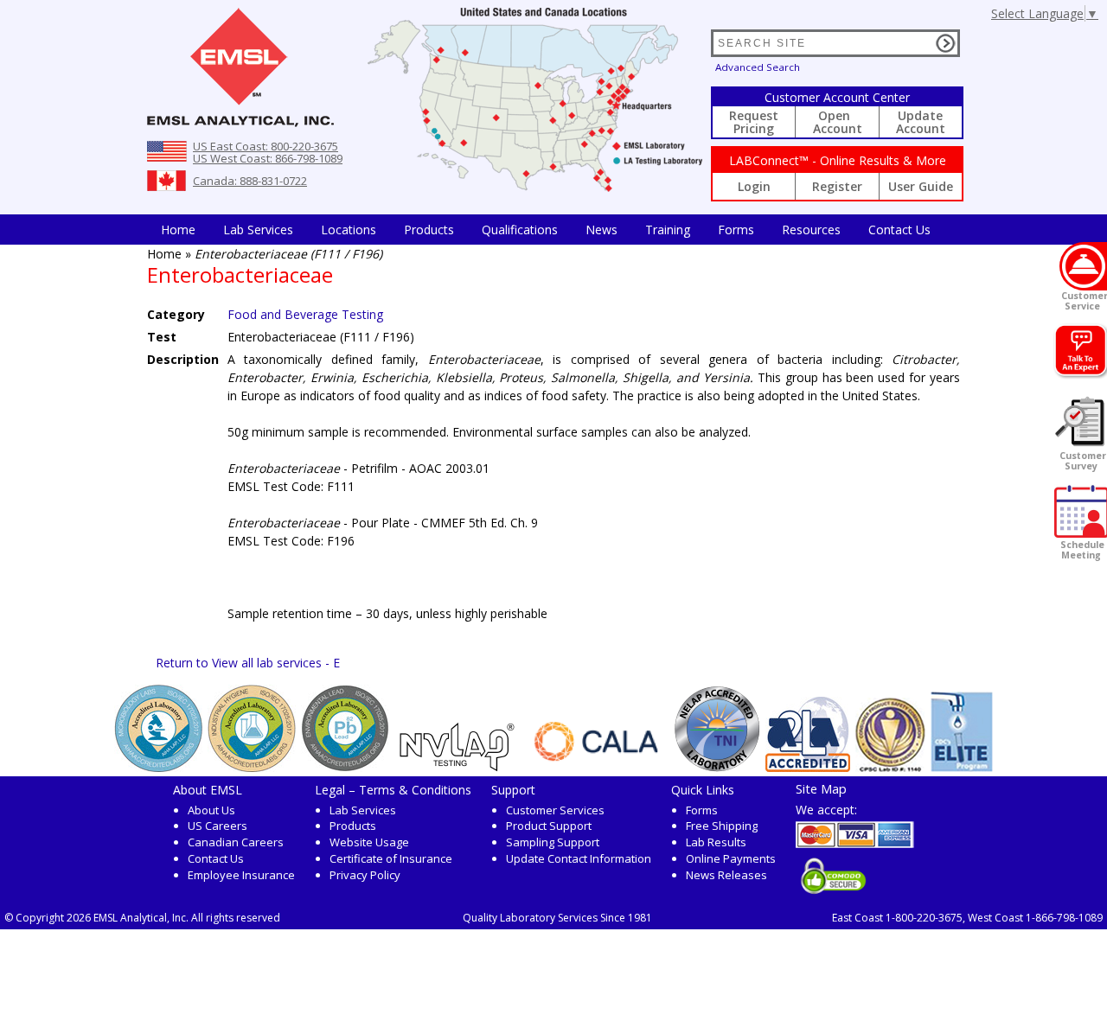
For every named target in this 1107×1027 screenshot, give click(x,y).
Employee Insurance (241, 875)
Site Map (821, 788)
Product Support (549, 825)
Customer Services (555, 810)
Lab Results (716, 842)
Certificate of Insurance (391, 858)
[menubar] (545, 229)
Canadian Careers (236, 842)
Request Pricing (753, 122)
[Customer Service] (1083, 266)
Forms (736, 229)
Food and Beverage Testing (305, 314)
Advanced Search (757, 67)
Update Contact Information (578, 858)
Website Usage (369, 842)
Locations (348, 229)
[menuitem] (178, 229)
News (601, 229)
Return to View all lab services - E (248, 662)
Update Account (920, 122)
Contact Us (899, 229)
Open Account (837, 122)
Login (754, 186)
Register (837, 186)
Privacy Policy (365, 875)
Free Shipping (722, 825)
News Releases (726, 875)
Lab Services (363, 810)
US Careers (217, 825)
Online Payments (731, 858)
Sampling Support (552, 842)
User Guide (920, 186)
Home (178, 229)
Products (429, 229)
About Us (211, 810)
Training (667, 229)
